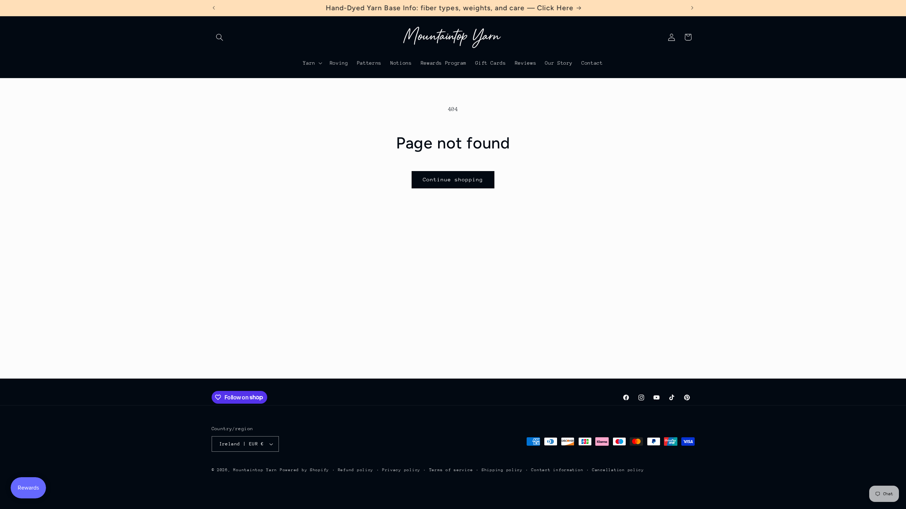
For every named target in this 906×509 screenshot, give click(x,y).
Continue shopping (453, 179)
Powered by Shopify (304, 470)
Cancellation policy (618, 470)
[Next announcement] (692, 8)
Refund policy (356, 470)
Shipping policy (502, 470)
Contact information (557, 470)
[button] (220, 37)
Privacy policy (401, 470)
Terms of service (451, 470)
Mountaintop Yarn (255, 470)
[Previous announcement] (214, 8)
